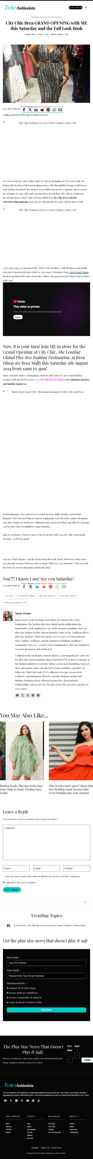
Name (8, 868)
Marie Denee (31, 34)
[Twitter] (10, 1100)
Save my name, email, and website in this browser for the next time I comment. (43, 876)
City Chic (8, 595)
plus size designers (47, 595)
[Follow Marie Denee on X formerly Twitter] (22, 695)
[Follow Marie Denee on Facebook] (17, 695)
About (7, 1123)
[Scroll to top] (6, 1151)
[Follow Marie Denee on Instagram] (27, 695)
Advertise (9, 1126)
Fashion (72, 1123)
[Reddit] (42, 110)
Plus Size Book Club (54, 1132)
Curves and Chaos (79, 272)
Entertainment (31, 1129)
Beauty (29, 1126)
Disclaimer (35, 1148)
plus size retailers (67, 595)
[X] (30, 110)
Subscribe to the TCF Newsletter (21, 882)
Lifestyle (29, 1132)
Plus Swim (51, 1123)
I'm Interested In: (16, 983)
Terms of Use (45, 1148)
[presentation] (22, 750)
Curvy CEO (30, 1138)
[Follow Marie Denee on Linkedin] (33, 695)
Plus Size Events (38, 17)
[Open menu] (86, 7)
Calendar (51, 1129)
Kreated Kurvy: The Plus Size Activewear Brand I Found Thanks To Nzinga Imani (49, 925)
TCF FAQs (9, 1129)
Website (69, 868)
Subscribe (46, 1009)
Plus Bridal (51, 1126)
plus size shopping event (15, 602)
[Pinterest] (48, 110)
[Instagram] (16, 1100)
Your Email (13, 970)
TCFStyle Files (74, 1132)
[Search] (85, 901)
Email (38, 868)
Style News (56, 17)
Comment (10, 827)
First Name (13, 957)
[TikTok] (38, 1100)
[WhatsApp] (54, 110)
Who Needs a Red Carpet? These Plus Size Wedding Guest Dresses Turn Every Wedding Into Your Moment (71, 789)
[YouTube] (27, 1100)
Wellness (30, 1135)
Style (48, 17)
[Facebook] (24, 110)
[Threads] (22, 1100)
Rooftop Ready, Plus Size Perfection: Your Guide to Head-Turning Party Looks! (21, 789)
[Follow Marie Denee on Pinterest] (38, 695)
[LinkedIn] (36, 110)
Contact (8, 1132)
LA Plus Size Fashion (25, 595)
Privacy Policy (56, 1148)
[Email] (60, 110)
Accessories (73, 1129)
